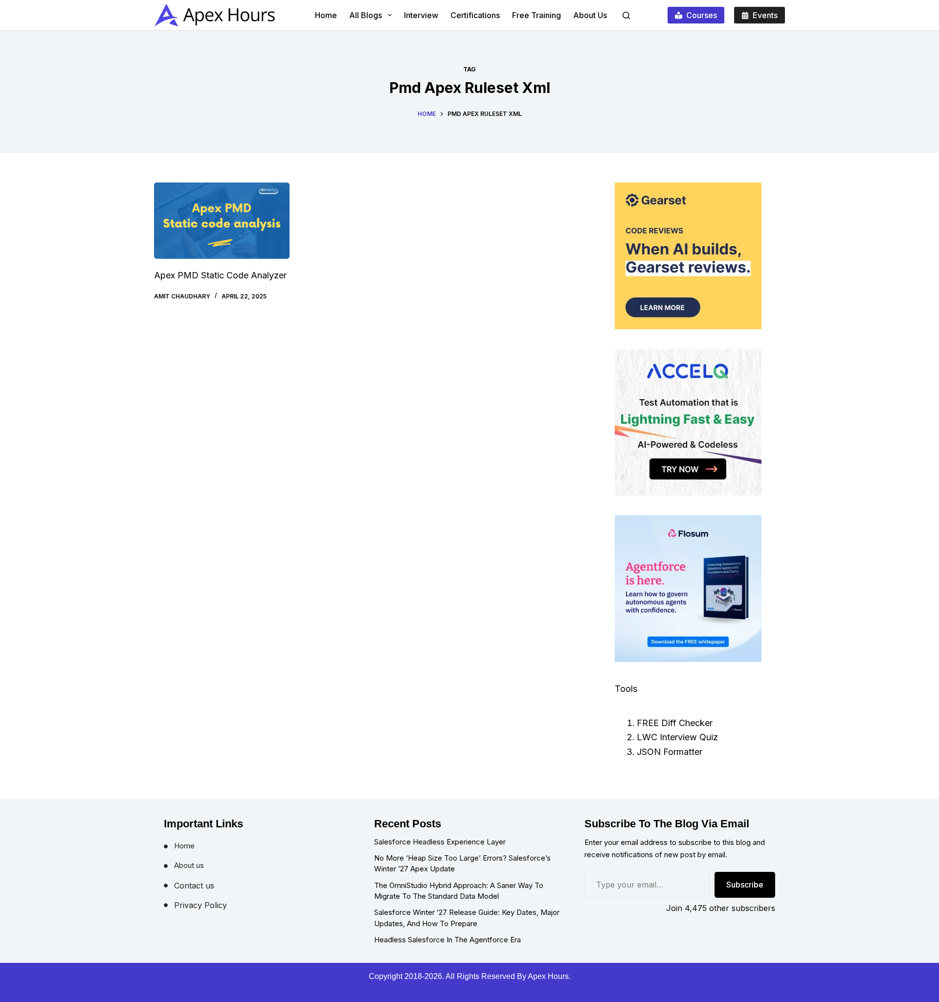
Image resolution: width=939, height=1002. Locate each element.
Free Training (536, 15)
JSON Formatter (669, 752)
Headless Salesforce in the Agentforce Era (447, 939)
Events (765, 15)
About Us (590, 15)
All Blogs (365, 15)
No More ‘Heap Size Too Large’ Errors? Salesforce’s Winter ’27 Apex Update (462, 863)
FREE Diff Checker (675, 723)
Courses (701, 15)
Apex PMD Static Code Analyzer (220, 275)
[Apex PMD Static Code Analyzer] (222, 220)
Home (326, 15)
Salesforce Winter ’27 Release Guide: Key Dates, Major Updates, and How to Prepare (466, 918)
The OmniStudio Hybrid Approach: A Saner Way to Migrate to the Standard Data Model (458, 891)
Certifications (475, 15)
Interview (421, 15)
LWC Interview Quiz (677, 737)
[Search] (626, 15)
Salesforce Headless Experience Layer (440, 841)
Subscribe (744, 884)
